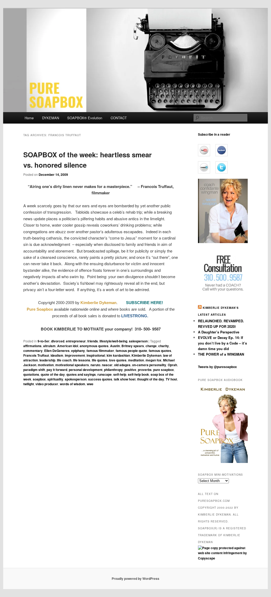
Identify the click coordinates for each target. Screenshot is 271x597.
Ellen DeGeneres (57, 350)
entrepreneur (76, 341)
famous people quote (131, 350)
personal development (85, 369)
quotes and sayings (81, 374)
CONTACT (119, 117)
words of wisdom (72, 384)
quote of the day (53, 374)
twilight (28, 384)
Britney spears (132, 345)
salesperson (138, 341)
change (151, 345)
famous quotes (160, 350)
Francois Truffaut (36, 355)
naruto (95, 364)
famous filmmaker (100, 350)
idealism (57, 355)
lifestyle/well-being (113, 341)
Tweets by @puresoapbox (217, 366)
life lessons (81, 360)
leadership (47, 360)
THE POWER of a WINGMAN (221, 354)
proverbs (145, 369)
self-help (119, 374)
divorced (57, 341)
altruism (49, 345)
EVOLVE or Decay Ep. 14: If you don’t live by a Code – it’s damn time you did (222, 343)
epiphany (78, 350)
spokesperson (76, 379)
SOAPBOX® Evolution (84, 117)
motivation (46, 364)
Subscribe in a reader (214, 134)
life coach (64, 360)
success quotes (100, 379)
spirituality (55, 379)
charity (163, 345)
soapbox (39, 379)
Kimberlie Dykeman (146, 355)
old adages (122, 364)
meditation (136, 360)
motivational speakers (72, 364)
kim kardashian (118, 355)
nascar (107, 364)
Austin (115, 345)
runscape (104, 374)
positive (130, 369)
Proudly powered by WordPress (135, 578)
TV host (171, 379)
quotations (31, 374)
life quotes (99, 360)
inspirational (96, 355)
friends (92, 341)
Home (29, 117)
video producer (46, 384)
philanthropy (113, 369)
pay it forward (57, 369)
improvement (75, 355)
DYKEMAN (50, 117)
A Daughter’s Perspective (218, 331)
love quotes (118, 360)
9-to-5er (43, 341)
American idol (67, 345)
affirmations (32, 345)
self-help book (138, 374)
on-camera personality (149, 364)
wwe (90, 384)
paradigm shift (34, 369)
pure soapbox (163, 369)
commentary (33, 350)
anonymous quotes (94, 345)
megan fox (153, 360)
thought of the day (150, 379)
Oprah (172, 364)
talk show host (125, 379)
